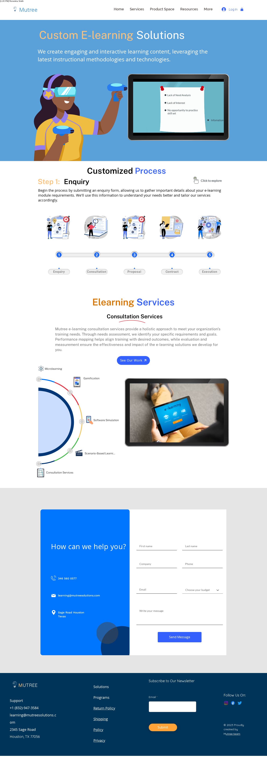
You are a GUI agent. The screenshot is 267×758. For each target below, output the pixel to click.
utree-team (233, 734)
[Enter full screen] (218, 130)
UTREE (30, 685)
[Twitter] (239, 703)
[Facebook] (232, 703)
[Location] (53, 612)
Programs (101, 697)
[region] (58, 227)
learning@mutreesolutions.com (79, 595)
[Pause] (138, 130)
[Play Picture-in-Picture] (211, 130)
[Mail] (53, 595)
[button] (137, 9)
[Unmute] (144, 130)
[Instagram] (226, 703)
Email (152, 697)
